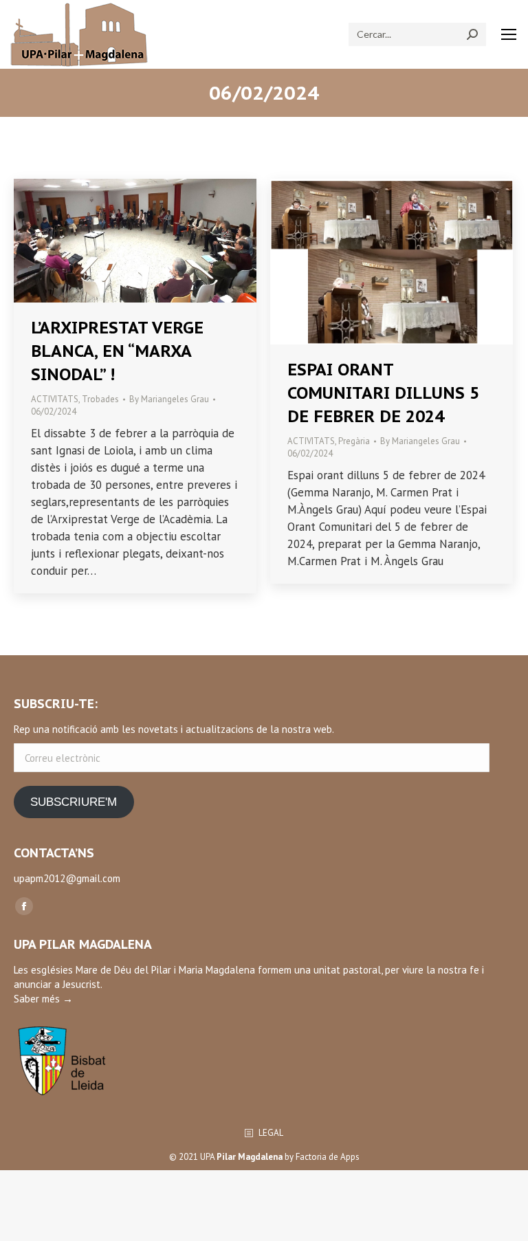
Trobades (100, 399)
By (169, 399)
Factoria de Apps (328, 1157)
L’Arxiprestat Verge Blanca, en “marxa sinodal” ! (117, 351)
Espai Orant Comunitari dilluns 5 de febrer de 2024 (383, 393)
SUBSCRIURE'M (73, 802)
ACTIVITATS (54, 399)
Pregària (354, 441)
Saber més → (43, 998)
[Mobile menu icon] (509, 34)
